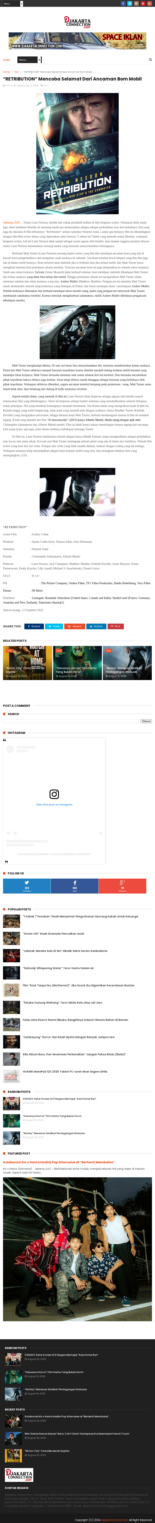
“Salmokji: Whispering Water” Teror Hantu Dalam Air (58, 968)
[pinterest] (143, 3)
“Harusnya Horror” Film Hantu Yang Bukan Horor (76, 670)
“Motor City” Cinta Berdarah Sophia (25, 670)
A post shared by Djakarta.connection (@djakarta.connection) (54, 853)
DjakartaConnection (115, 1520)
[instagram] (136, 3)
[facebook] (123, 3)
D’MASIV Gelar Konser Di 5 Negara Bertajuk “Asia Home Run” (59, 1099)
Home (6, 60)
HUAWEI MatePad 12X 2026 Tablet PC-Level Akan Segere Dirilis (65, 1071)
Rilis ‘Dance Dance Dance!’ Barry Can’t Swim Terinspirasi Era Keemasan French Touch (77, 1433)
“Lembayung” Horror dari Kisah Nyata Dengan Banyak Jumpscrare (69, 1037)
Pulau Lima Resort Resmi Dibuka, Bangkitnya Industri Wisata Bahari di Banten (75, 1020)
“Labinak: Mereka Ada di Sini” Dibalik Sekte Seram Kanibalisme (65, 951)
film (17, 71)
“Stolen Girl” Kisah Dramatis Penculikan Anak (53, 934)
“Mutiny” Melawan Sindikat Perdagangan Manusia (124, 670)
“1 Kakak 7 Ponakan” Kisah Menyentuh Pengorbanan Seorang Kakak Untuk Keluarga (80, 916)
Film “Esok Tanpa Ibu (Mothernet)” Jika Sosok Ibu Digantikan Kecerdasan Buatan (78, 985)
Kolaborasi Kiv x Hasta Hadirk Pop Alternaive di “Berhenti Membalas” (59, 1162)
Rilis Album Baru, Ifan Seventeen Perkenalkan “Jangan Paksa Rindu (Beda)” (74, 1054)
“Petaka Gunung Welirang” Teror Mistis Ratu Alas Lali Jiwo (62, 1003)
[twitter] (129, 3)
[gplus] (149, 3)
